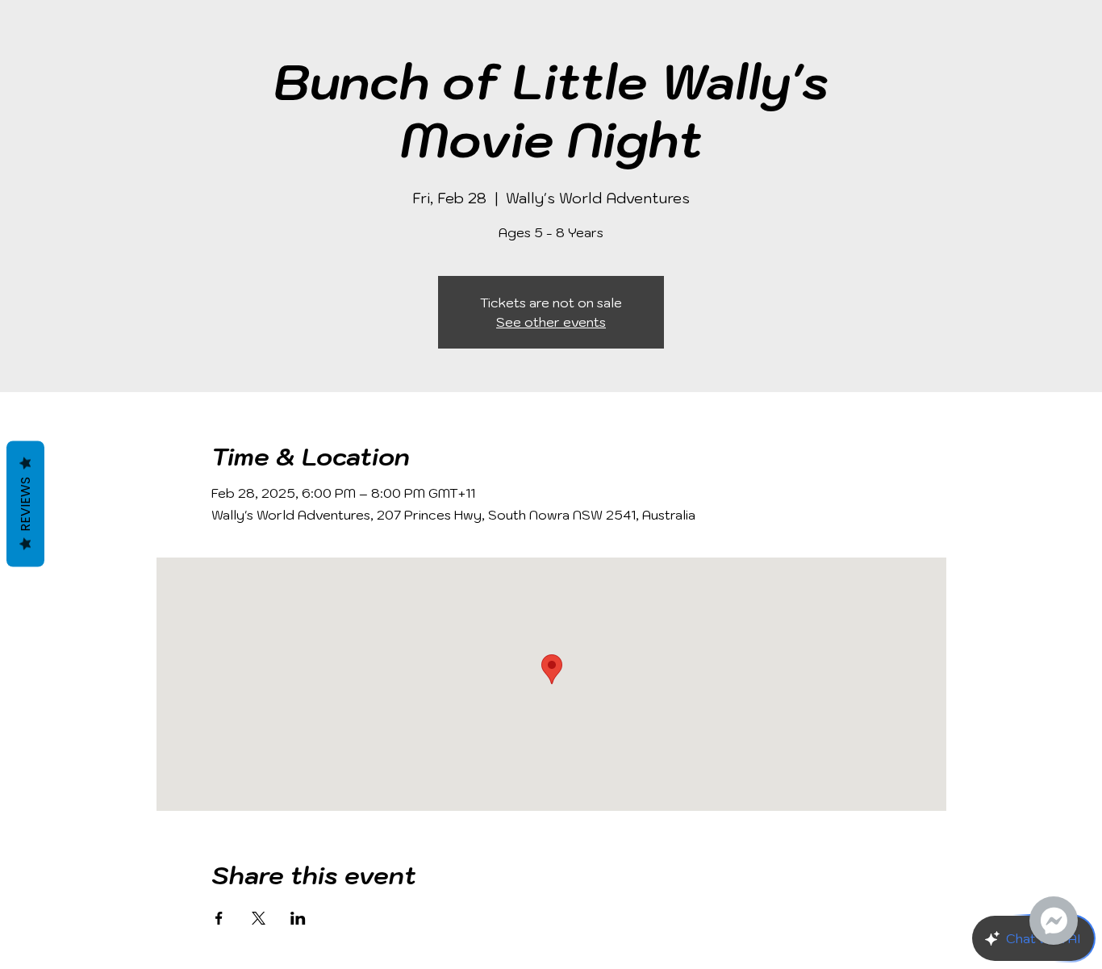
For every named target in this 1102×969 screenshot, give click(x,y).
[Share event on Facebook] (219, 918)
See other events (551, 322)
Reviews (25, 503)
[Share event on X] (258, 918)
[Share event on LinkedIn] (298, 918)
